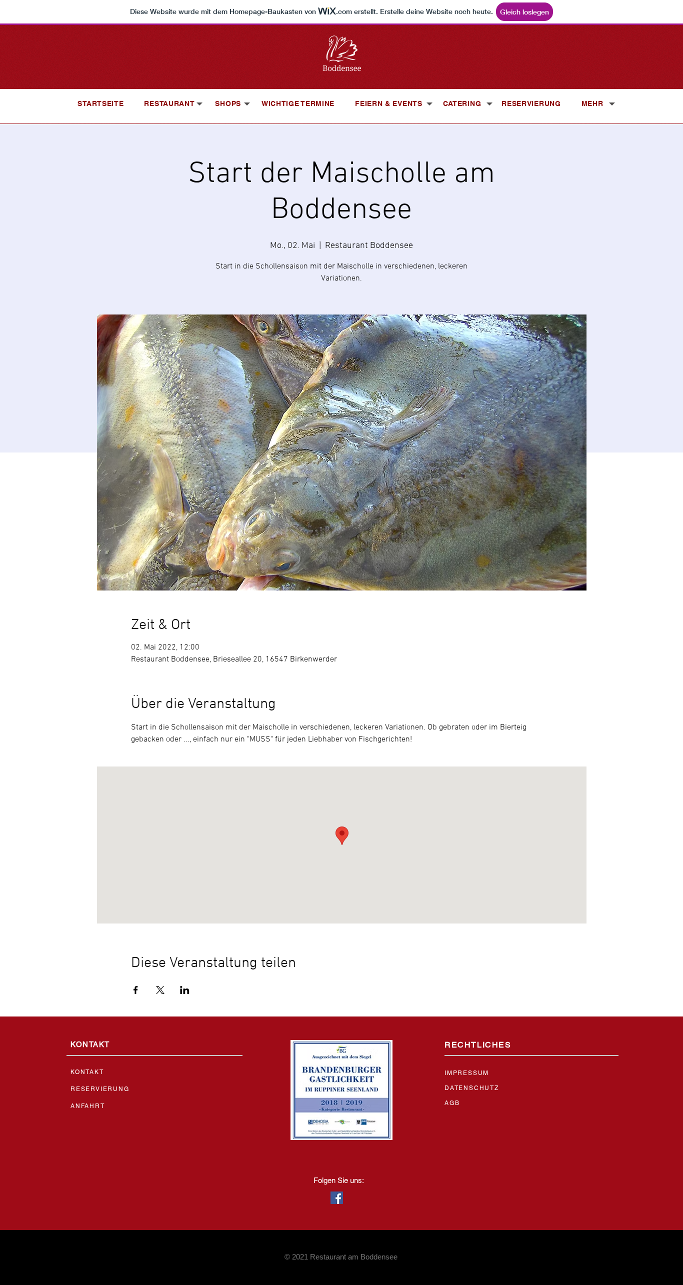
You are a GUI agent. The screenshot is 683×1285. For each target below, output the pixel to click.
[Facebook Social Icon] (336, 1198)
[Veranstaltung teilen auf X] (160, 990)
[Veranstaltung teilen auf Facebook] (135, 990)
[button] (169, 103)
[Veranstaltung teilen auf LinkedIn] (185, 990)
